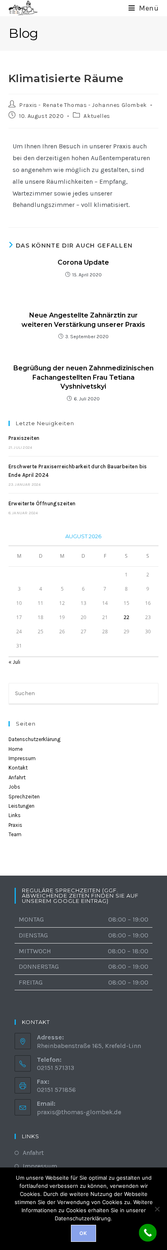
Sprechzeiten (24, 796)
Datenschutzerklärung (34, 739)
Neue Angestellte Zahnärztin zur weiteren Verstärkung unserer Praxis (83, 319)
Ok (83, 1233)
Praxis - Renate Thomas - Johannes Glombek (83, 105)
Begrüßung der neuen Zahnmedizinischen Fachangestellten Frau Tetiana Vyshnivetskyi (83, 377)
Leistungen (21, 806)
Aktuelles (97, 116)
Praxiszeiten (24, 438)
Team (15, 834)
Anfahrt (17, 777)
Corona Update (83, 262)
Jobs (14, 787)
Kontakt (18, 768)
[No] (157, 1209)
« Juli (14, 662)
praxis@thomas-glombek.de (79, 1112)
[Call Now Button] (148, 1233)
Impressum (22, 758)
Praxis (15, 825)
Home (16, 749)
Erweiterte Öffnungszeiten (42, 503)
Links (15, 815)
